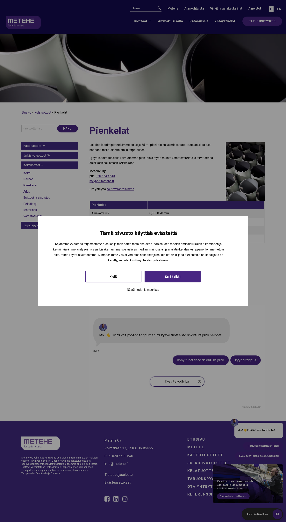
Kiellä (114, 277)
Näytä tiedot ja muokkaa (143, 290)
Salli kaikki (172, 277)
